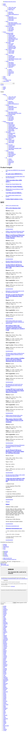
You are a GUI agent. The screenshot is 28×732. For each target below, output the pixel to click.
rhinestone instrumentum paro (14, 528)
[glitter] (8, 501)
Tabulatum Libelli (12, 37)
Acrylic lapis (11, 27)
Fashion (7, 15)
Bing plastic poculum (12, 22)
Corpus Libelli (11, 50)
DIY (7, 10)
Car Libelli (10, 44)
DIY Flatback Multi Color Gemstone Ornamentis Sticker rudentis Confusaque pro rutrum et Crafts (15, 328)
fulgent (7, 504)
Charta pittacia (11, 65)
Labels (7, 61)
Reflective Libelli (11, 48)
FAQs (4, 77)
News (4, 76)
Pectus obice (10, 16)
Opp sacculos (11, 71)
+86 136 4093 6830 (5, 565)
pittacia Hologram (12, 64)
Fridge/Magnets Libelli (13, 39)
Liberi (7, 54)
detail (12, 229)
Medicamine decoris (12, 17)
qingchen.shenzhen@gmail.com (9, 559)
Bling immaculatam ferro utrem (14, 23)
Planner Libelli (11, 40)
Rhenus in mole (9, 26)
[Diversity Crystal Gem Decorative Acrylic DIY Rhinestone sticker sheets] (15, 292)
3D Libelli (10, 55)
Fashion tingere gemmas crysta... (14, 199)
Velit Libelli (8, 42)
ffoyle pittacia (11, 63)
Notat (9, 74)
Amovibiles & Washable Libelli (14, 58)
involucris (10, 70)
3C (6, 6)
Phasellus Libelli (11, 46)
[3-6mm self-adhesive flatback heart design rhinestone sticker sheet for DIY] (15, 476)
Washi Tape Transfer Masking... (14, 186)
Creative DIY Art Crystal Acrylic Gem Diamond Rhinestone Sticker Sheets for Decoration (15, 390)
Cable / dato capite (12, 7)
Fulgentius (10, 12)
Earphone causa (11, 8)
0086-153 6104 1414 (7, 558)
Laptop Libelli (11, 36)
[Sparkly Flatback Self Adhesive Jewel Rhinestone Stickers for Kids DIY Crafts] (15, 262)
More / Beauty (9, 49)
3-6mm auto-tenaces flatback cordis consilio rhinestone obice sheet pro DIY (15, 480)
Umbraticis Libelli (9, 33)
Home (4, 3)
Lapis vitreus (11, 28)
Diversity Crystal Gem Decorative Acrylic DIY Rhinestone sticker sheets (15, 296)
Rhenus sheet (11, 13)
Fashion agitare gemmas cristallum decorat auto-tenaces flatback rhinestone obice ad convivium (15, 360)
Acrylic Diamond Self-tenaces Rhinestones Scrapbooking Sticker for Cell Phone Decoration (15, 451)
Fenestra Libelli (11, 35)
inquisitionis (8, 229)
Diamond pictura (11, 24)
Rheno (4, 5)
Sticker (4, 31)
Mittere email (3, 563)
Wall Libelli (10, 34)
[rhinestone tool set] (12, 525)
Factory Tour (8, 80)
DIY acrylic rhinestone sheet (13, 208)
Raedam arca (11, 72)
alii (6, 68)
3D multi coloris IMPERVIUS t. (14, 174)
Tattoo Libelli (11, 53)
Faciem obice (11, 19)
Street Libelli (11, 43)
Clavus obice (11, 20)
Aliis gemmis (11, 29)
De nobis (5, 78)
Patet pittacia (11, 62)
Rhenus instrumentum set (13, 14)
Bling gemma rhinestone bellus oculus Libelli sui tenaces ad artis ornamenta (14, 420)
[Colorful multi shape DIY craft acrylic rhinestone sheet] (12, 205)
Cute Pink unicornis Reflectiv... (14, 192)
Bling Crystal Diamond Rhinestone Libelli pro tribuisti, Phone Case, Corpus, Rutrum (15, 236)
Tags (9, 75)
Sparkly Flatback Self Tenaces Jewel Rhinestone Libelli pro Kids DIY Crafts (15, 266)
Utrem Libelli (11, 41)
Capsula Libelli (11, 56)
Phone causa (10, 9)
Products (5, 544)
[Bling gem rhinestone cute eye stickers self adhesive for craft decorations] (15, 416)
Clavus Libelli (11, 51)
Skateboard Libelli (12, 47)
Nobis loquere (6, 81)
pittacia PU (10, 67)
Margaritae (10, 30)
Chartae (10, 69)
